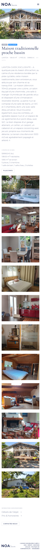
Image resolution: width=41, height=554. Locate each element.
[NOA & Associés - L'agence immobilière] (9, 4)
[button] (38, 4)
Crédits (29, 545)
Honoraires (35, 548)
